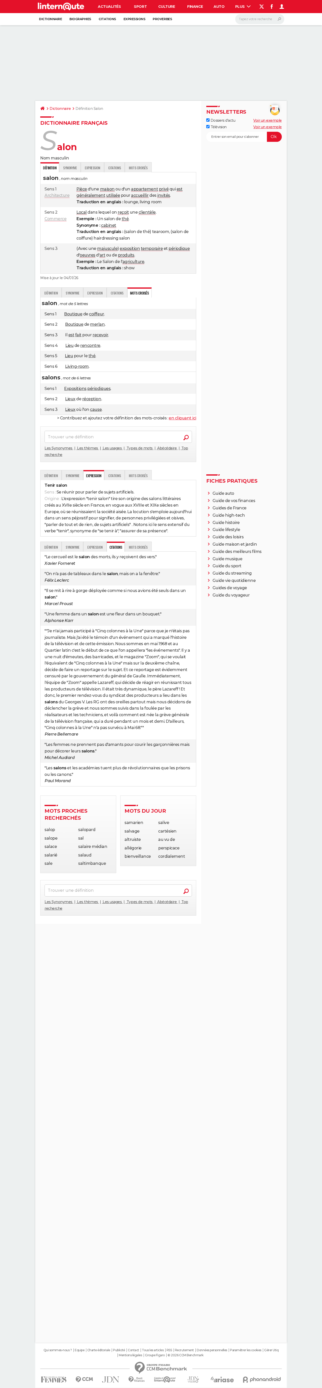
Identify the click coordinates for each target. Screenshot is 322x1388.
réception (91, 398)
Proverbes (162, 19)
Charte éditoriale (98, 1350)
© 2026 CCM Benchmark (185, 1355)
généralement (90, 195)
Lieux (70, 398)
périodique (179, 248)
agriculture (133, 261)
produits (126, 255)
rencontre (90, 345)
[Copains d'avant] (165, 1379)
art (102, 255)
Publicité (119, 1350)
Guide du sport (227, 566)
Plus (240, 6)
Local (81, 212)
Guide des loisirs (228, 537)
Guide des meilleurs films (237, 551)
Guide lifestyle (226, 529)
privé (164, 189)
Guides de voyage (230, 587)
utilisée (113, 195)
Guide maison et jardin (235, 544)
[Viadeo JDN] (193, 1379)
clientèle (147, 212)
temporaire (152, 248)
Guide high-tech (229, 515)
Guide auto (223, 493)
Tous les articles (153, 1350)
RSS (169, 1350)
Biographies (80, 19)
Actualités (109, 6)
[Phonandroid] (262, 1379)
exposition (130, 248)
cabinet (108, 225)
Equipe (79, 1350)
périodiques (98, 388)
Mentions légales (130, 1355)
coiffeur (96, 314)
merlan (97, 324)
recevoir (100, 335)
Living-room (77, 366)
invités (163, 195)
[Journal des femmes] (53, 1379)
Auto (219, 6)
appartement (144, 189)
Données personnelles (212, 1350)
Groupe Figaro (155, 1355)
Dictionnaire (50, 19)
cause (96, 409)
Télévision (218, 127)
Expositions (75, 388)
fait (78, 335)
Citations (107, 19)
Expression (92, 167)
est (180, 189)
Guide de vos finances (234, 500)
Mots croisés (138, 167)
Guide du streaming (232, 573)
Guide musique (228, 558)
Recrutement (184, 1350)
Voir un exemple (267, 120)
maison (107, 189)
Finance (195, 6)
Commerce (55, 218)
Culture (166, 6)
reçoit (123, 212)
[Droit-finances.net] (137, 1379)
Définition (51, 292)
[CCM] (84, 1379)
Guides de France (230, 508)
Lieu (69, 345)
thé (125, 218)
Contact (133, 1350)
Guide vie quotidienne (234, 580)
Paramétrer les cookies (245, 1350)
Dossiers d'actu (222, 120)
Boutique (73, 314)
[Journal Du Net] (110, 1379)
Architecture (57, 195)
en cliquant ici (182, 418)
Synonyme (70, 167)
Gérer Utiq (271, 1350)
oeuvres (87, 255)
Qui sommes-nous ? (58, 1350)
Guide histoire (226, 522)
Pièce (81, 189)
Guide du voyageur (231, 595)
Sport (140, 6)
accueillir (139, 195)
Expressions (134, 19)
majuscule (107, 248)
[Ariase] (222, 1379)
